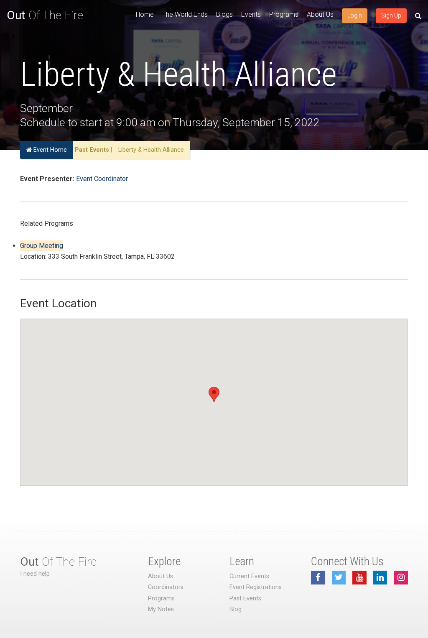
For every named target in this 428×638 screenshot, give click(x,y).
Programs (283, 14)
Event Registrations (255, 587)
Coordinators (165, 587)
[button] (214, 394)
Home (145, 14)
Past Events (92, 149)
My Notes (161, 609)
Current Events (249, 576)
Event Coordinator (102, 179)
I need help (35, 573)
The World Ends (185, 14)
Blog (235, 609)
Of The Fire (45, 15)
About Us (320, 14)
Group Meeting (41, 246)
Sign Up (391, 15)
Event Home (49, 149)
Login (354, 15)
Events (251, 14)
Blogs (224, 14)
